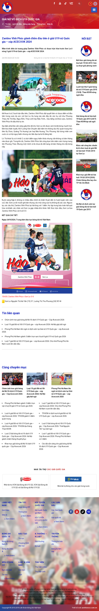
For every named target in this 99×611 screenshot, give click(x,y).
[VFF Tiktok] (65, 4)
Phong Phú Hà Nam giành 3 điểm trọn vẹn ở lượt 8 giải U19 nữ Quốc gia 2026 (35, 336)
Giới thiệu (5, 510)
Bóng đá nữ (38, 58)
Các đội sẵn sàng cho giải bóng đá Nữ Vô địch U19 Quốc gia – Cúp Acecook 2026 (55, 446)
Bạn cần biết (7, 570)
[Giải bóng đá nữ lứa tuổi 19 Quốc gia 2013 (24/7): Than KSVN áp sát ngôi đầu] (86, 106)
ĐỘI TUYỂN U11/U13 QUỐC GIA (41, 520)
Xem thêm (10, 519)
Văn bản (21, 570)
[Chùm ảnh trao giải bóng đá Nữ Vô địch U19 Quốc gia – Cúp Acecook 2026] (12, 379)
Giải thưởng (39, 541)
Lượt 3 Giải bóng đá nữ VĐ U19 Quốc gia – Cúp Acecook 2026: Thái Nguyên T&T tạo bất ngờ (55, 426)
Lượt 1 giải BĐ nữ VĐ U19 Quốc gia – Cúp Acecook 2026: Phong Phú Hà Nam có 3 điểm (55, 436)
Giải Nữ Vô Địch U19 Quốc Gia (54, 58)
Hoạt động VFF (24, 507)
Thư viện (39, 562)
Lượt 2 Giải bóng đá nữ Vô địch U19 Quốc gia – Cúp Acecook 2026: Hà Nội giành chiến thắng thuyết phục (17, 436)
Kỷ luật (37, 546)
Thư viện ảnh (40, 572)
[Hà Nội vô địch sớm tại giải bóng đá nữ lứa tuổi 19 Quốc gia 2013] (86, 194)
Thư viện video (41, 567)
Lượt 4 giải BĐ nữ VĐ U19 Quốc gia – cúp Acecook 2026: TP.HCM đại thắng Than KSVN (18, 426)
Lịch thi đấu (17, 24)
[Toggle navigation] (94, 9)
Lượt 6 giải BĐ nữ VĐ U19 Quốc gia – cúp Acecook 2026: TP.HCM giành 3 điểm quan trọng (18, 416)
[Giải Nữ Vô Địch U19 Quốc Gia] (3, 24)
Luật (20, 575)
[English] (95, 3)
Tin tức (8, 24)
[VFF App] (71, 3)
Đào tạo (22, 534)
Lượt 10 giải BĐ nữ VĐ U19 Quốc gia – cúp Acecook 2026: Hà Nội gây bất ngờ (35, 324)
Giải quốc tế (56, 518)
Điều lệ (49, 24)
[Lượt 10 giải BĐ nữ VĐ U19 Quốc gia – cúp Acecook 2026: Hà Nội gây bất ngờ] (37, 379)
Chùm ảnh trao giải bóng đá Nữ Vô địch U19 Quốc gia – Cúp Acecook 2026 (34, 320)
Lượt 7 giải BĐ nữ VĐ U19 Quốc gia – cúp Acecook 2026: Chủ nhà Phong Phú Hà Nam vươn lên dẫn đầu (55, 406)
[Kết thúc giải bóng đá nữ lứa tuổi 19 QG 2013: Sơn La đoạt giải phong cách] (86, 50)
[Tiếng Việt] (90, 3)
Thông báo (41, 24)
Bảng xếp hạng (29, 24)
